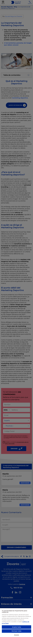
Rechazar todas (16, 631)
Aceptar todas (16, 627)
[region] (16, 622)
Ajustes (16, 635)
